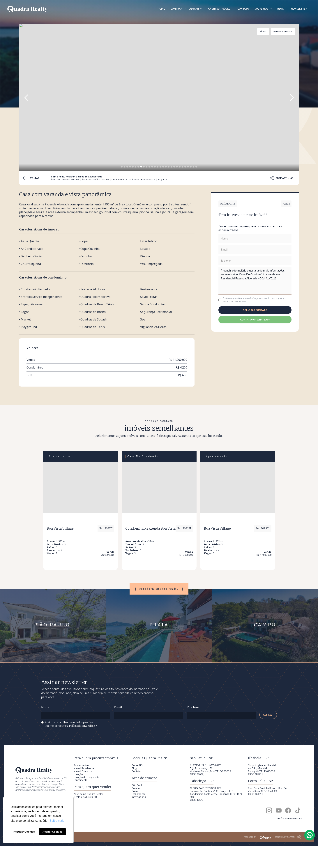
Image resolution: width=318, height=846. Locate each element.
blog (280, 8)
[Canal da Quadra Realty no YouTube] (279, 810)
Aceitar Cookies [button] (52, 831)
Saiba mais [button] (57, 820)
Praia (135, 791)
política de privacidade (235, 301)
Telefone (193, 707)
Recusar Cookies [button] (24, 831)
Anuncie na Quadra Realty (88, 794)
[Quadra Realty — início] (27, 9)
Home (161, 8)
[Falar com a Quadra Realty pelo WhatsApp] (309, 835)
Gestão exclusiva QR (85, 797)
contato (243, 8)
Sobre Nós (138, 765)
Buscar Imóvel (81, 765)
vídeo (263, 31)
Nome (45, 707)
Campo (136, 788)
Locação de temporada (86, 777)
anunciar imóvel (219, 8)
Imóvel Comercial (83, 771)
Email (118, 707)
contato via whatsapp (255, 319)
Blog (134, 768)
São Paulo (137, 785)
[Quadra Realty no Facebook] (288, 810)
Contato (136, 771)
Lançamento (80, 780)
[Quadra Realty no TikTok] (298, 810)
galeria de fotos (282, 31)
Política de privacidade (82, 725)
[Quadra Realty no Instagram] (269, 810)
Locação (78, 774)
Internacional (139, 797)
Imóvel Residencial (84, 768)
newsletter (299, 8)
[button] (26, 97)
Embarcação (139, 794)
